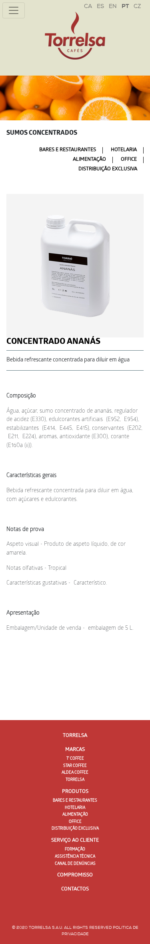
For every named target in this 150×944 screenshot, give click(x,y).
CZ (137, 7)
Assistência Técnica (75, 856)
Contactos (75, 889)
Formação (75, 849)
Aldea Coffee (75, 772)
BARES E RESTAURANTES (67, 150)
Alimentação (89, 160)
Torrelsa (75, 736)
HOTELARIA (124, 150)
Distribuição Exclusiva (107, 169)
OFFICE (129, 160)
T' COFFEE (75, 758)
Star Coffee (75, 766)
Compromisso (75, 875)
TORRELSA (75, 780)
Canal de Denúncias (75, 864)
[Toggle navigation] (13, 10)
